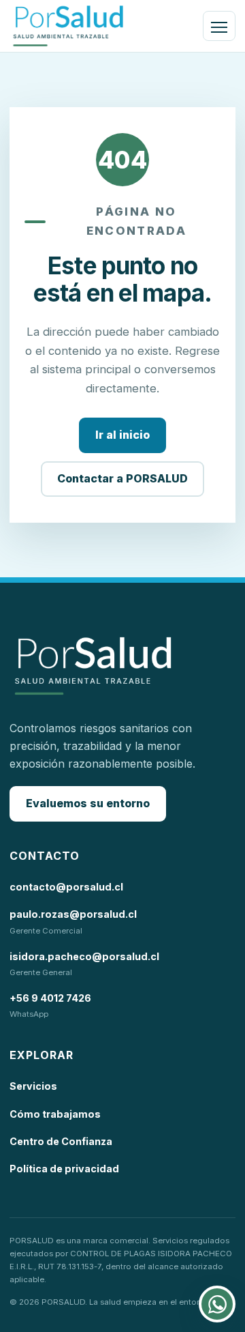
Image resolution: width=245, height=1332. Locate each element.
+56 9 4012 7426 (50, 998)
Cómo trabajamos (55, 1114)
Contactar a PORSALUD (122, 478)
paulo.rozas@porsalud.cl (73, 914)
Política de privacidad (64, 1168)
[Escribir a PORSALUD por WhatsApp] (217, 1304)
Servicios (33, 1086)
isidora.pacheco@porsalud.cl (84, 956)
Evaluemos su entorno (88, 803)
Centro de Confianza (61, 1141)
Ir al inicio (122, 434)
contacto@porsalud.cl (66, 887)
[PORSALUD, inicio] (68, 26)
